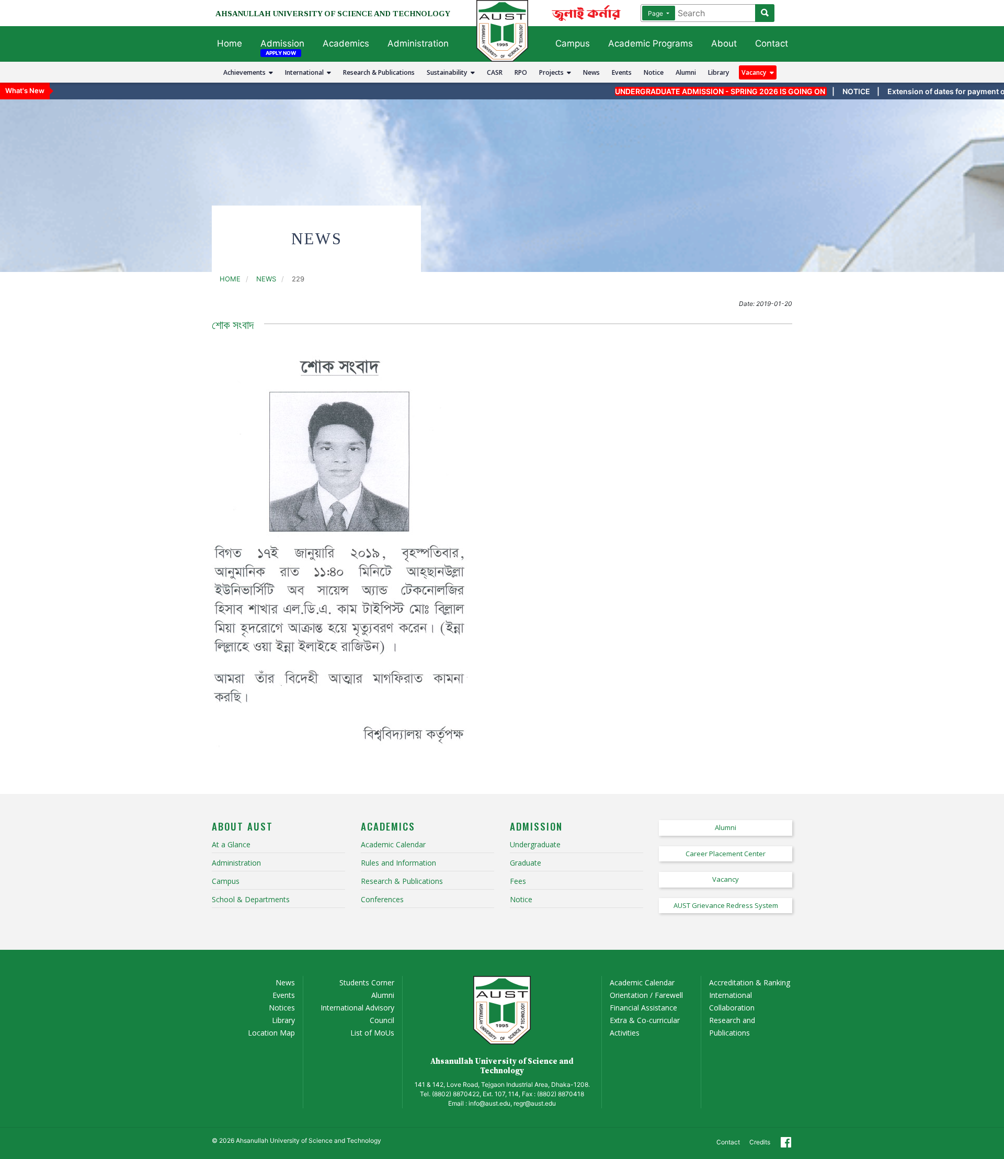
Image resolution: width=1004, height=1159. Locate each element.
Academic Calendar (642, 982)
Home (229, 43)
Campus (572, 43)
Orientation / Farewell (646, 995)
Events (622, 72)
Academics (346, 43)
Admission (282, 43)
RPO (521, 72)
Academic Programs (650, 43)
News (591, 72)
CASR (495, 72)
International (306, 72)
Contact (771, 43)
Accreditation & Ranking (749, 982)
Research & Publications (379, 72)
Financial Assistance (643, 1008)
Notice (654, 72)
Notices (282, 1008)
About (724, 43)
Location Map (271, 1033)
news (266, 279)
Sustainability (449, 72)
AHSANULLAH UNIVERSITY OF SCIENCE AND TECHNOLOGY (332, 13)
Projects (553, 72)
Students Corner (366, 982)
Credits (759, 1142)
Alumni (686, 72)
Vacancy (755, 72)
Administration (418, 43)
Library (718, 72)
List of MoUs (372, 1033)
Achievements (246, 72)
